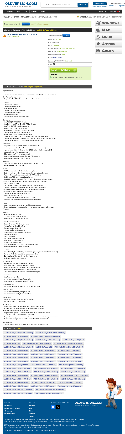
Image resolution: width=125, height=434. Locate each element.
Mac (18, 11)
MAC (108, 30)
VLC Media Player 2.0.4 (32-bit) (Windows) (18, 340)
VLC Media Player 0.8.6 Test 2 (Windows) (50, 390)
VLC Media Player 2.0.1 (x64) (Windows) (69, 347)
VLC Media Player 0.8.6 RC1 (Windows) (48, 393)
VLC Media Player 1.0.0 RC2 (22, 34)
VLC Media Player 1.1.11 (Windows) (16, 365)
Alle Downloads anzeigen (40, 24)
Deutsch (113, 11)
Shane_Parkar (57, 57)
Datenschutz (29, 430)
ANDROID (108, 44)
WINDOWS (108, 23)
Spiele (43, 11)
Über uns (8, 405)
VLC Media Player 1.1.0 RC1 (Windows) (17, 368)
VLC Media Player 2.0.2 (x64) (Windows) (37, 343)
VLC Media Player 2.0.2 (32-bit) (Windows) (18, 347)
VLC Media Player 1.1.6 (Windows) (16, 358)
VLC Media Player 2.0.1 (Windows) (16, 350)
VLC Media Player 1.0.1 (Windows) (16, 375)
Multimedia (16, 30)
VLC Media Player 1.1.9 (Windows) (16, 354)
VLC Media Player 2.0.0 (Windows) (42, 350)
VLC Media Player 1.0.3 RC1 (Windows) (17, 372)
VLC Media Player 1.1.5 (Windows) (42, 358)
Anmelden (112, 6)
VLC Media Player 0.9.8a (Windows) (16, 382)
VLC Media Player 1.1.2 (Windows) (42, 361)
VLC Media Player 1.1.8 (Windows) (42, 354)
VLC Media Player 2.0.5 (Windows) (16, 336)
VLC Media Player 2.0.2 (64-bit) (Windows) (68, 343)
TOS (41, 430)
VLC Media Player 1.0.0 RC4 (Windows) (44, 375)
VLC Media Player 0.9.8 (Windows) (43, 382)
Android (34, 11)
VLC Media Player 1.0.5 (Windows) (73, 368)
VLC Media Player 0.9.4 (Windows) (42, 386)
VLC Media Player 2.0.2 (44, 347)
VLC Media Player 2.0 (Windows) (69, 350)
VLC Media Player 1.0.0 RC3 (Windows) (74, 375)
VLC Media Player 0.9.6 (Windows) (16, 386)
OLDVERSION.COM (21, 4)
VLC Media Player (28, 30)
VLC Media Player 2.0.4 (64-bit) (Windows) (45, 336)
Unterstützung (99, 4)
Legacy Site (103, 11)
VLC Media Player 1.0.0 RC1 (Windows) (17, 379)
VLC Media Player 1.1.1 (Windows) (71, 365)
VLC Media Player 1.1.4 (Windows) (69, 358)
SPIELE (108, 51)
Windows (10, 11)
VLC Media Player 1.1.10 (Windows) (44, 365)
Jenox (54, 430)
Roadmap (8, 411)
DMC (36, 430)
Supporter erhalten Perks (99, 6)
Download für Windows (61, 70)
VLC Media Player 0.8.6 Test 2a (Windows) (18, 390)
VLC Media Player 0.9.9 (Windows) (73, 379)
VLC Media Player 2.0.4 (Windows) (48, 340)
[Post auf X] (54, 64)
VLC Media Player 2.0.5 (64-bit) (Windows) (18, 333)
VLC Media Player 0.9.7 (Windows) (70, 382)
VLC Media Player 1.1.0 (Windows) (46, 368)
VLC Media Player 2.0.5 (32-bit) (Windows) (50, 333)
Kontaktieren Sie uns (12, 408)
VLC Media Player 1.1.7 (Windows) (69, 354)
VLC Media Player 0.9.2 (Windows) (69, 386)
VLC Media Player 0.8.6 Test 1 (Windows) (18, 393)
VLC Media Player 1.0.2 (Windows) (73, 372)
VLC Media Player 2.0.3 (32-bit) (73, 340)
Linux (26, 11)
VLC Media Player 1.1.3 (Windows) (16, 361)
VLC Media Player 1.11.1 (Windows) (70, 361)
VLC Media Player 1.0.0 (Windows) (46, 379)
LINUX (108, 37)
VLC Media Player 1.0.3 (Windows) (46, 372)
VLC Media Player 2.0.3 (12, 343)
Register (121, 6)
